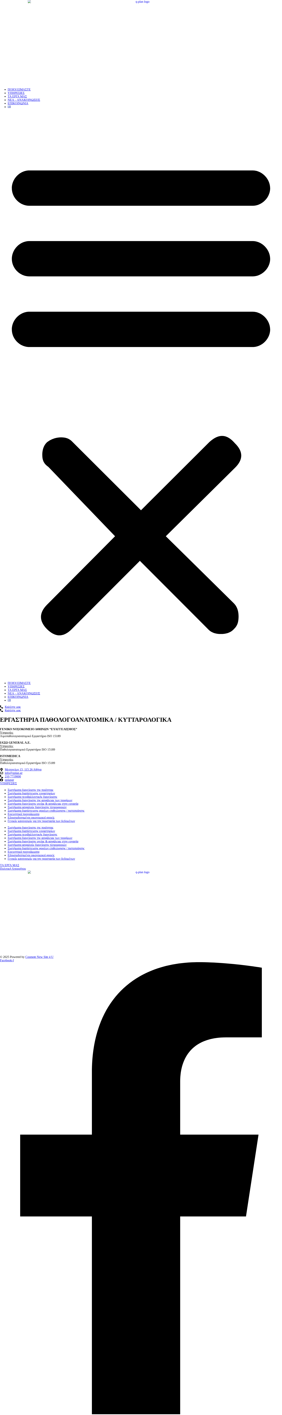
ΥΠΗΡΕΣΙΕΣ (16, 93)
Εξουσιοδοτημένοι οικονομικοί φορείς (31, 817)
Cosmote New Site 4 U (39, 957)
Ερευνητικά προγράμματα (23, 814)
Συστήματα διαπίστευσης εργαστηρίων (31, 793)
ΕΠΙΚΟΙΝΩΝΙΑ (18, 103)
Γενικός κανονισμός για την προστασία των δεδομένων (41, 821)
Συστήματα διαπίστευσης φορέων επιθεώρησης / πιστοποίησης (46, 810)
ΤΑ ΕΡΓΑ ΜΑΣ (17, 96)
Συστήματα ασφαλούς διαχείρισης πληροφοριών (37, 807)
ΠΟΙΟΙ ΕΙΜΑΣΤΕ (19, 89)
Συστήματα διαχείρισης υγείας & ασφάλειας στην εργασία (43, 803)
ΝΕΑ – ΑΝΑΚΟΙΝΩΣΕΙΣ (24, 99)
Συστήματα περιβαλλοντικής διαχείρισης (32, 796)
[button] (141, 395)
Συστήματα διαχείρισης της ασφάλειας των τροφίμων (40, 800)
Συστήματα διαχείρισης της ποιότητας (30, 789)
